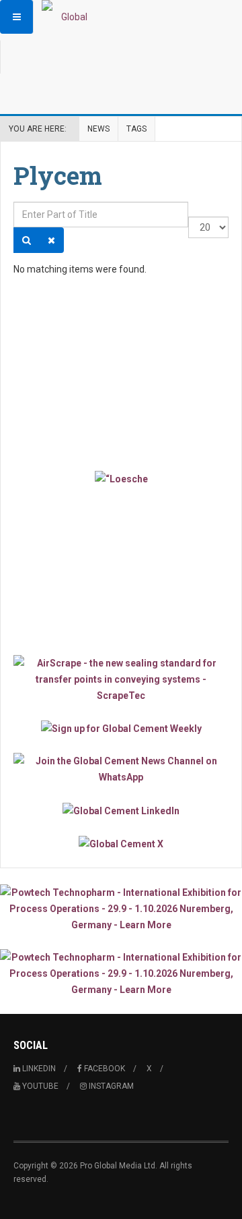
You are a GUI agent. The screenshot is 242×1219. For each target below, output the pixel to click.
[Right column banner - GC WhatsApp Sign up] (121, 769)
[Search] (26, 240)
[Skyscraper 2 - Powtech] (121, 973)
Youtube (39, 1086)
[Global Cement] (68, 17)
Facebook (103, 1068)
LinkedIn (38, 1068)
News (98, 129)
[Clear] (51, 240)
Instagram (110, 1086)
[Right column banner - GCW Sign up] (121, 728)
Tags (136, 129)
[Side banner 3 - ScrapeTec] (121, 679)
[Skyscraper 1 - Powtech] (121, 908)
